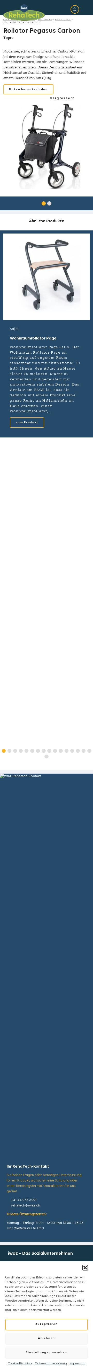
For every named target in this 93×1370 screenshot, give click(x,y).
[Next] (85, 203)
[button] (85, 1267)
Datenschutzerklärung (51, 1363)
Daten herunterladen (28, 89)
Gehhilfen (63, 20)
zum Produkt (27, 422)
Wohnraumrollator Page (33, 338)
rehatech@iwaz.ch (25, 1205)
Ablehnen (46, 1338)
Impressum (77, 1363)
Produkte (45, 20)
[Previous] (8, 203)
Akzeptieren (46, 1324)
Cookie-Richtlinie (20, 1363)
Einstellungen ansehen (46, 1352)
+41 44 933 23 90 (24, 1200)
